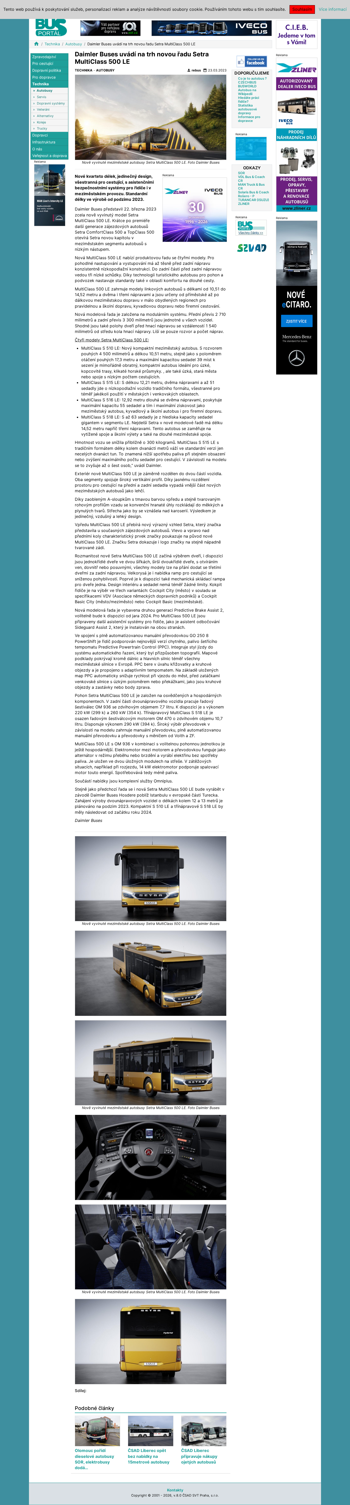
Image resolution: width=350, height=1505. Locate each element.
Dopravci (40, 135)
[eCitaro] (296, 297)
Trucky (42, 128)
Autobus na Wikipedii (247, 92)
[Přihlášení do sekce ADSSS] (251, 247)
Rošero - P (246, 196)
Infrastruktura (43, 142)
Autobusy (73, 44)
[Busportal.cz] (51, 26)
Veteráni (43, 110)
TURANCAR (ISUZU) (253, 200)
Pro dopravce (44, 77)
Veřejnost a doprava (49, 155)
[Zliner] (296, 134)
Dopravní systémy (51, 103)
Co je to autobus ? (252, 78)
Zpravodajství (44, 57)
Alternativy (45, 116)
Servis (41, 97)
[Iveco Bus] (211, 28)
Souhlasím (302, 9)
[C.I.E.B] (296, 34)
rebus (194, 70)
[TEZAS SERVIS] (251, 148)
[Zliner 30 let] (194, 210)
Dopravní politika (46, 70)
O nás (37, 149)
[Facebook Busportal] (251, 61)
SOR (241, 173)
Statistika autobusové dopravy (247, 109)
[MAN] (49, 195)
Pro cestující (42, 63)
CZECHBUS (247, 82)
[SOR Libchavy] (110, 28)
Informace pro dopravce (249, 118)
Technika (52, 44)
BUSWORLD (247, 86)
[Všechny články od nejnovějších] (251, 227)
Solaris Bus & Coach (253, 192)
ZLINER (243, 203)
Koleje (41, 122)
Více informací (333, 9)
